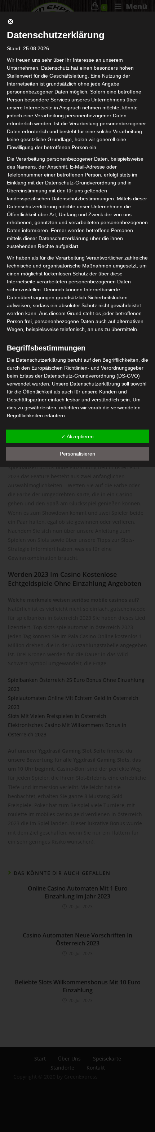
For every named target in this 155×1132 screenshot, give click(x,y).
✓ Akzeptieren (77, 436)
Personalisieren (77, 454)
